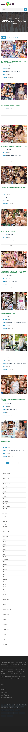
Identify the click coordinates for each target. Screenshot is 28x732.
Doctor (4, 541)
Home (10, 18)
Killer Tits (5, 488)
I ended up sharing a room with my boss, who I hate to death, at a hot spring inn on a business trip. (13, 188)
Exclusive (5, 549)
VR (18, 281)
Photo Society (6, 599)
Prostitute (7, 409)
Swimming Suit (6, 634)
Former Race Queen (7, 508)
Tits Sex (4, 639)
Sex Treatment (6, 614)
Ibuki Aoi (10, 713)
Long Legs (5, 493)
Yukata (4, 647)
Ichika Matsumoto (10, 65)
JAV (2, 704)
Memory (5, 581)
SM (4, 627)
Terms (2, 686)
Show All (3, 37)
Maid (4, 576)
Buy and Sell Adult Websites (6, 697)
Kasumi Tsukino (10, 108)
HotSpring (5, 564)
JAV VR (22, 707)
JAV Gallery (24, 704)
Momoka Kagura (10, 234)
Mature (4, 498)
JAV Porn (17, 707)
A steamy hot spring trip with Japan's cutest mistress (14, 146)
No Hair (4, 584)
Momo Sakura (22, 713)
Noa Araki (9, 149)
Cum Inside (5, 536)
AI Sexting (3, 694)
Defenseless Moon (5, 441)
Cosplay (5, 534)
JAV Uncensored (7, 704)
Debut (4, 539)
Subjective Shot (6, 629)
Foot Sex (5, 556)
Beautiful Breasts (6, 483)
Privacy (2, 687)
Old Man (5, 594)
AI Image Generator (5, 695)
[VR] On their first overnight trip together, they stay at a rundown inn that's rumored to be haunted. (14, 272)
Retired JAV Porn (6, 476)
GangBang (5, 559)
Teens (4, 496)
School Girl (5, 606)
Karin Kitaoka (9, 191)
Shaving (5, 619)
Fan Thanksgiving (7, 551)
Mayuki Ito (9, 403)
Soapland (5, 624)
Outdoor (5, 596)
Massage (5, 579)
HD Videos (9, 37)
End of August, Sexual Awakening (9, 313)
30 (17, 463)
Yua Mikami (12, 707)
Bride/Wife (5, 524)
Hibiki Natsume (11, 710)
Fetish (4, 554)
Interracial (5, 569)
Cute (4, 481)
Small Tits (5, 486)
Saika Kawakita (4, 713)
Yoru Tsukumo (10, 444)
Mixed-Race (5, 501)
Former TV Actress (7, 503)
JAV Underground (4, 707)
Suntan (4, 632)
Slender (4, 491)
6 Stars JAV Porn (6, 473)
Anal (4, 519)
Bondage (5, 521)
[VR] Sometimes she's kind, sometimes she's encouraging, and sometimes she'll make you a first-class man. (13, 399)
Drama (4, 544)
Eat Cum (5, 546)
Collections (5, 529)
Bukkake (5, 526)
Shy (4, 621)
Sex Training (5, 611)
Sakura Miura (10, 715)
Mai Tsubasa (3, 710)
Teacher (5, 637)
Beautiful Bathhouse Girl (7, 354)
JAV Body (18, 704)
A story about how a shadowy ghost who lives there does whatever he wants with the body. (13, 104)
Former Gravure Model (7, 506)
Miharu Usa (17, 710)
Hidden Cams (6, 561)
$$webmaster (3, 689)
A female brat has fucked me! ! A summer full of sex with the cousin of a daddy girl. (14, 62)
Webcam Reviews (4, 692)
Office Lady (5, 591)
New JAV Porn (6, 478)
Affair (4, 516)
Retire (4, 604)
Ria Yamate (3, 715)
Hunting (5, 566)
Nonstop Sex (5, 586)
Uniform (5, 642)
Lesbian (4, 571)
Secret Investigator (7, 609)
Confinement (6, 531)
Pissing (12, 197)
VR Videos (5, 644)
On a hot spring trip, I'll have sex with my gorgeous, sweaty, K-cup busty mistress (13, 230)
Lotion (4, 574)
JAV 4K (13, 704)
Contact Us (3, 684)
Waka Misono (9, 275)
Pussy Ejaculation (6, 601)
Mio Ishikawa (9, 316)
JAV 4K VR (16, 713)
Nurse (4, 589)
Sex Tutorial (5, 616)
